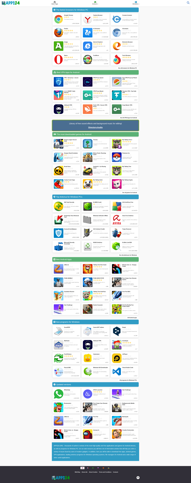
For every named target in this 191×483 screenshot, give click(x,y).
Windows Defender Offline (100, 215)
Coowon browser (127, 15)
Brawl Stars (67, 166)
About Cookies (93, 472)
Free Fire (95, 416)
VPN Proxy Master (98, 91)
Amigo (66, 42)
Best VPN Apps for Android (68, 72)
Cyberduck (96, 354)
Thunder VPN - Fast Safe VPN (129, 92)
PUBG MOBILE (68, 278)
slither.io (66, 264)
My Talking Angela (127, 180)
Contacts (115, 472)
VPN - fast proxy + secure (71, 77)
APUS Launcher (97, 390)
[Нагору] (138, 478)
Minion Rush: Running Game (99, 153)
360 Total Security (69, 202)
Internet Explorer (98, 42)
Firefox (66, 28)
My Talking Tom (126, 166)
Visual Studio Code (127, 367)
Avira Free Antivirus (127, 215)
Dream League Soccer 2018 (70, 140)
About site (84, 472)
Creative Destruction (128, 430)
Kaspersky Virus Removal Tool (71, 216)
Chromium (125, 28)
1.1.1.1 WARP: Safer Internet (69, 92)
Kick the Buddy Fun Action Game (128, 305)
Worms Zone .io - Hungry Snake (129, 265)
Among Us (96, 430)
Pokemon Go (126, 153)
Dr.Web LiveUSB (127, 242)
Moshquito (125, 416)
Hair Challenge (68, 305)
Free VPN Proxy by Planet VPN (129, 78)
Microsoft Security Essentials (69, 243)
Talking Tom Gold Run (99, 291)
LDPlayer (125, 354)
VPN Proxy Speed (98, 77)
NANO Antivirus (97, 242)
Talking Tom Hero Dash (99, 264)
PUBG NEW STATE (98, 278)
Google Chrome (68, 15)
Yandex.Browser (98, 15)
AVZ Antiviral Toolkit (99, 229)
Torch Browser (126, 55)
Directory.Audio (95, 127)
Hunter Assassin (98, 305)
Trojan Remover (126, 229)
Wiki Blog (77, 472)
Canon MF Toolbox (98, 327)
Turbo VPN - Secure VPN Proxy (100, 105)
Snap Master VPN (127, 105)
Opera (66, 55)
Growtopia (125, 340)
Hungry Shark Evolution (71, 153)
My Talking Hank (98, 180)
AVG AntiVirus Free (127, 202)
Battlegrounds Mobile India (128, 404)
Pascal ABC (67, 367)
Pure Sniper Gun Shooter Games (129, 279)
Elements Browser (127, 42)
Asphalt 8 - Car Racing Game (99, 167)
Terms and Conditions (105, 472)
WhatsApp (67, 390)
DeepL (124, 327)
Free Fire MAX (126, 291)
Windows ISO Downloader (100, 367)
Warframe (66, 340)
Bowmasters (67, 403)
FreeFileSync (68, 354)
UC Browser (96, 28)
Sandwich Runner (69, 291)
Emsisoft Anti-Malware (70, 229)
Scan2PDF (67, 327)
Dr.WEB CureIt (97, 202)
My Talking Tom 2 (127, 139)
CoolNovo (96, 55)
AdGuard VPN (68, 105)
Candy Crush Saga (69, 180)
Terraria (95, 139)
